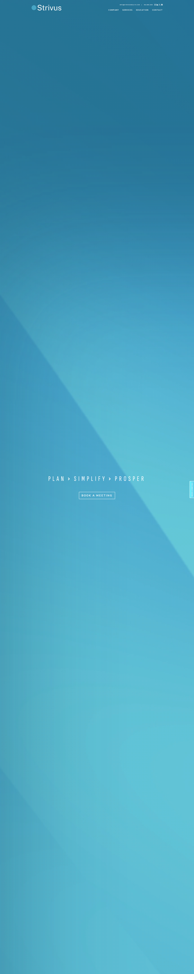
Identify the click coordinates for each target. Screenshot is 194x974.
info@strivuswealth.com (130, 5)
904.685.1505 (148, 5)
